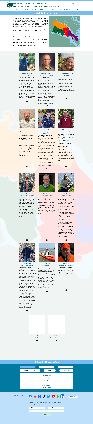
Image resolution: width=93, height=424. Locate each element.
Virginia (73, 80)
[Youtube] (53, 396)
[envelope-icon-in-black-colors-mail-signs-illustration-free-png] (66, 290)
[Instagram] (35, 396)
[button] (43, 9)
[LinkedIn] (62, 396)
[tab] (28, 367)
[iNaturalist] (58, 396)
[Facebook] (30, 396)
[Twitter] (49, 396)
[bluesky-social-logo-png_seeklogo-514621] (39, 396)
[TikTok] (44, 396)
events (39, 41)
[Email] (27, 101)
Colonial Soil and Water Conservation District (29, 3)
